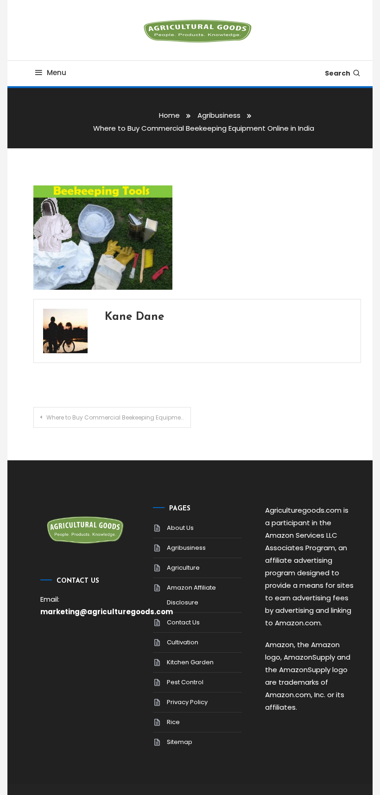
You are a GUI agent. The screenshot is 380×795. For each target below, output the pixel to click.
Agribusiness (186, 547)
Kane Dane (134, 317)
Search (337, 73)
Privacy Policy (187, 702)
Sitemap (179, 742)
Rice (173, 722)
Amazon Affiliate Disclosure (191, 595)
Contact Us (183, 622)
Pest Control (185, 682)
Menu (56, 72)
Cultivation (182, 642)
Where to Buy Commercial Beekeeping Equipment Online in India (118, 417)
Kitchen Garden (190, 662)
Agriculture (183, 567)
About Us (180, 527)
